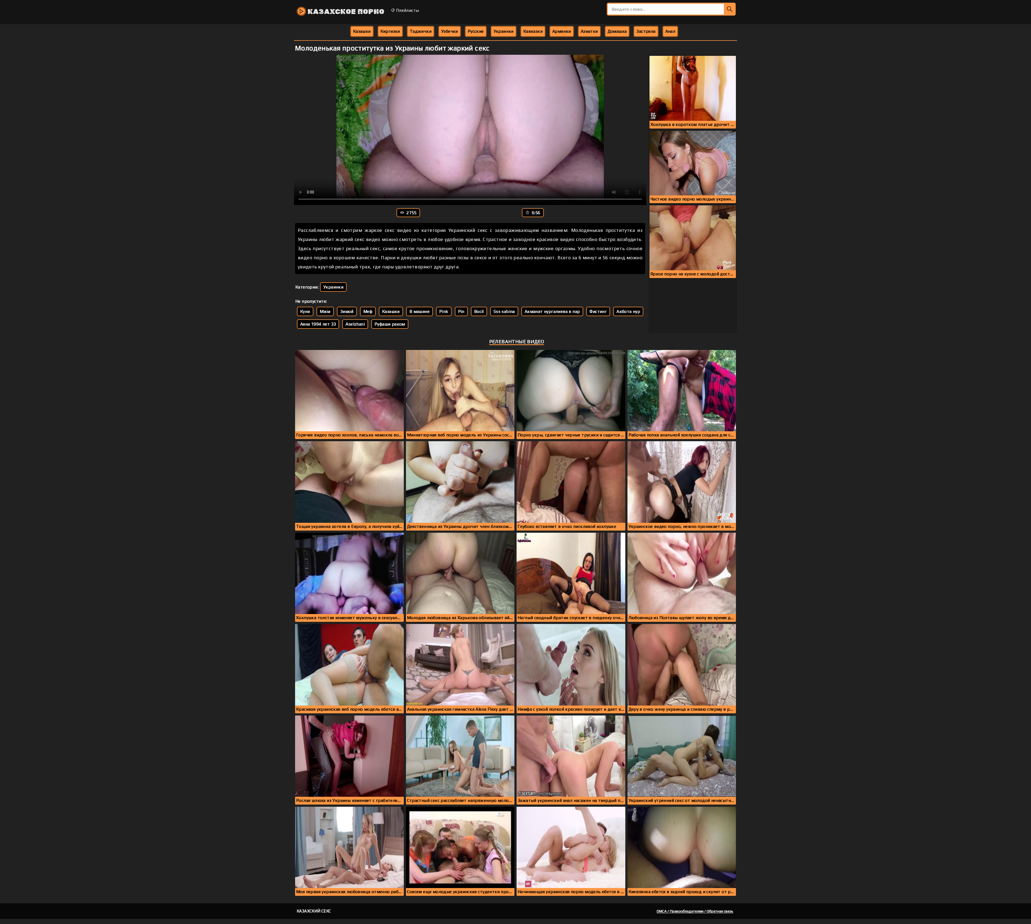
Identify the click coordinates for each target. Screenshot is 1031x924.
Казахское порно (345, 12)
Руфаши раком (390, 324)
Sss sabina (504, 311)
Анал (670, 31)
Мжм (325, 311)
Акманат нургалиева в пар (552, 311)
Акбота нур (628, 311)
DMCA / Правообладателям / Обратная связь (695, 911)
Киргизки (390, 31)
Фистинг (598, 311)
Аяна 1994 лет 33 (318, 324)
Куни (305, 311)
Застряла (645, 31)
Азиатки (589, 31)
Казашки (362, 31)
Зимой (347, 311)
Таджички (420, 31)
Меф (367, 311)
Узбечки (449, 31)
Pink (443, 311)
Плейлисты (407, 10)
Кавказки (533, 31)
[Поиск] (730, 9)
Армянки (561, 31)
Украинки (503, 31)
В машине (419, 311)
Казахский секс (314, 911)
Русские (476, 31)
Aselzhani (355, 324)
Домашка (617, 31)
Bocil (479, 311)
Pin (461, 311)
